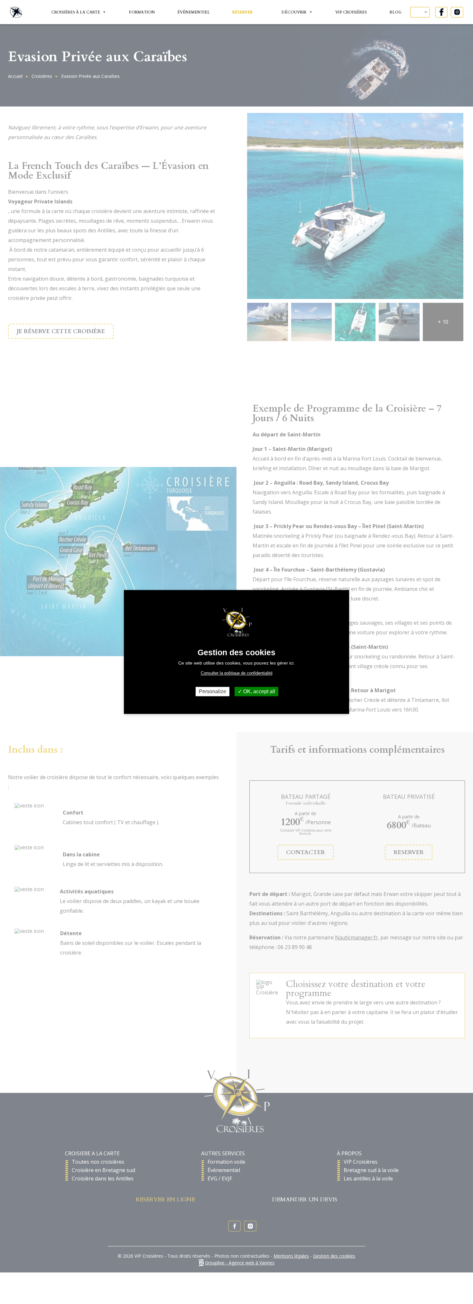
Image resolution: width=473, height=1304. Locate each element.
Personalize (212, 691)
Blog (395, 12)
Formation (142, 12)
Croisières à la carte (71, 12)
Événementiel (193, 12)
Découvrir (289, 12)
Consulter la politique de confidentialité (237, 673)
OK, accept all (258, 691)
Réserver (242, 12)
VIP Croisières (351, 12)
